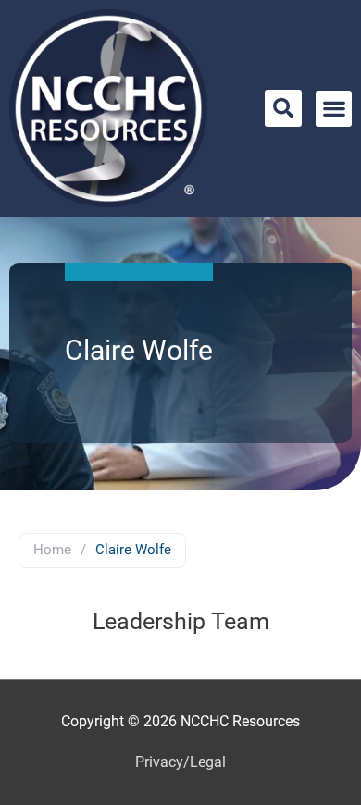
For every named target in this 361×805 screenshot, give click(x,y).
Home (52, 549)
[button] (283, 108)
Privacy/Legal (180, 762)
